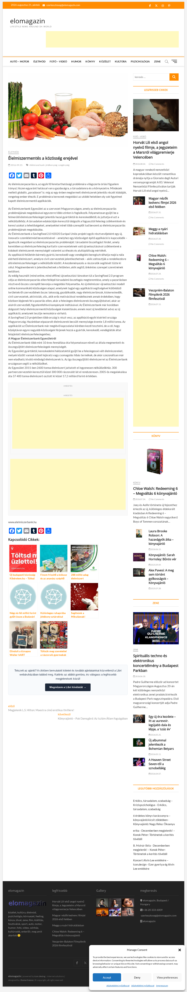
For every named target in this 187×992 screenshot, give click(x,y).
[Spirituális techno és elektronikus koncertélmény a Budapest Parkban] (156, 628)
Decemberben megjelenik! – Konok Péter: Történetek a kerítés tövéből (154, 835)
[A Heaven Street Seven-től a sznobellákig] (139, 762)
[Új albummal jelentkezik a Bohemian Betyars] (139, 742)
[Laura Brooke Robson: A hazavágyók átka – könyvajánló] (139, 533)
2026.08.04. (140, 164)
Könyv (90, 61)
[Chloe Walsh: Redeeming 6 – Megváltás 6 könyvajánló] (139, 258)
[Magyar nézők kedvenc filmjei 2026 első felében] (139, 200)
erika (136, 830)
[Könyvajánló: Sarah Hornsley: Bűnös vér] (139, 557)
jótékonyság (51, 165)
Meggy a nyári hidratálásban (158, 231)
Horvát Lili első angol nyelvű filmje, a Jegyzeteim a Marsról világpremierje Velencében (155, 150)
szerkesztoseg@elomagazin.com (63, 5)
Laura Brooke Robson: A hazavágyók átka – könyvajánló (161, 537)
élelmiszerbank (37, 165)
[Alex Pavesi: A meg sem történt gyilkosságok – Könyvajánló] (139, 572)
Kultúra (121, 61)
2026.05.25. (155, 735)
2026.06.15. (155, 549)
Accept (107, 977)
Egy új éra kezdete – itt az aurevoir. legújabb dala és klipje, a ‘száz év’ (162, 723)
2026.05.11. (155, 754)
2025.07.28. (155, 588)
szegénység (63, 165)
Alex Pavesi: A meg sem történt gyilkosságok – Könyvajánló (161, 576)
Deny (137, 977)
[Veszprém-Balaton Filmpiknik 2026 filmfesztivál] (139, 292)
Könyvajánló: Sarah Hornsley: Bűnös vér (162, 557)
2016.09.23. (16, 165)
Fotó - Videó (139, 136)
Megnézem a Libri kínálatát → (67, 687)
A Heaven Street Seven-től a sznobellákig (160, 764)
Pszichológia (140, 61)
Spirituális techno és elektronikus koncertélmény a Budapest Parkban (155, 663)
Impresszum (162, 985)
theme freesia (26, 980)
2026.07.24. (155, 273)
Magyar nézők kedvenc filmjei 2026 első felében (162, 202)
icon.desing (39, 976)
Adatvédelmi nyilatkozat (117, 985)
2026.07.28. (155, 239)
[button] (180, 950)
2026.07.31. (155, 212)
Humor (76, 61)
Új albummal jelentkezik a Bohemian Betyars (161, 744)
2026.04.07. (155, 773)
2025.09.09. (155, 565)
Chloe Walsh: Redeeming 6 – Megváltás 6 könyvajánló (159, 262)
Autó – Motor (19, 61)
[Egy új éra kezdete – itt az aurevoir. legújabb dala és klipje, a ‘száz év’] (139, 719)
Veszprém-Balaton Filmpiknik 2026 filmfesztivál (161, 294)
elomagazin (27, 21)
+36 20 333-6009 (152, 909)
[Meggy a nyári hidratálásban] (139, 231)
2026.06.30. (140, 676)
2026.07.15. (155, 304)
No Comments (157, 164)
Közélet (104, 61)
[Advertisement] (112, 39)
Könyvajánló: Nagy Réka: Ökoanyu (154, 824)
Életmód (39, 61)
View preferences (167, 977)
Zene (157, 61)
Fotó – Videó (58, 61)
